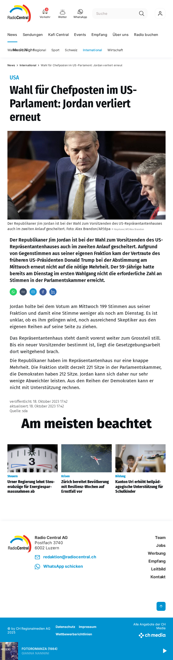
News (12, 34)
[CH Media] (147, 634)
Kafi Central (58, 34)
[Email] (33, 291)
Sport (55, 50)
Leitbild (158, 569)
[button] (80, 13)
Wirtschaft (115, 50)
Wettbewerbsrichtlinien (74, 634)
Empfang (99, 34)
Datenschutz (65, 627)
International (92, 50)
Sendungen (33, 34)
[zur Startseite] (19, 13)
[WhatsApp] (13, 291)
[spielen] (164, 651)
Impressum (87, 627)
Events (80, 34)
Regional (39, 50)
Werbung (157, 553)
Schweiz (71, 50)
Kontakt (158, 576)
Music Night (23, 50)
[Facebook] (43, 291)
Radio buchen (146, 34)
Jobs (161, 545)
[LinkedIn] (53, 291)
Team (160, 537)
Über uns (121, 34)
